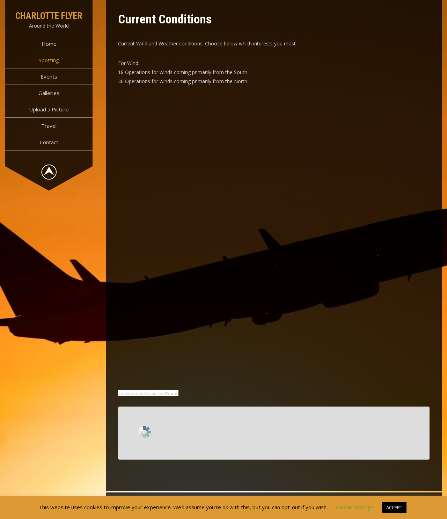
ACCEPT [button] (394, 507)
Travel (49, 125)
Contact (49, 142)
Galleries (48, 92)
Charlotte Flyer (48, 15)
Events (49, 76)
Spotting (49, 60)
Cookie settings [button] (354, 507)
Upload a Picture (49, 109)
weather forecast (161, 172)
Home (49, 43)
